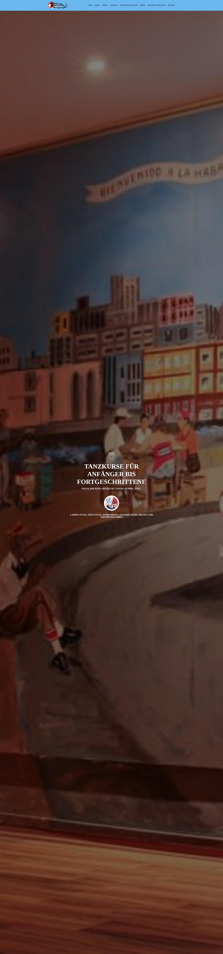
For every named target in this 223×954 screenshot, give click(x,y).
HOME (84, 5)
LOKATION (114, 5)
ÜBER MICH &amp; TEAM (129, 5)
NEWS (90, 5)
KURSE (97, 5)
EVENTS (105, 5)
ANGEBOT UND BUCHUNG (157, 5)
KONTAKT (171, 5)
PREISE (142, 5)
